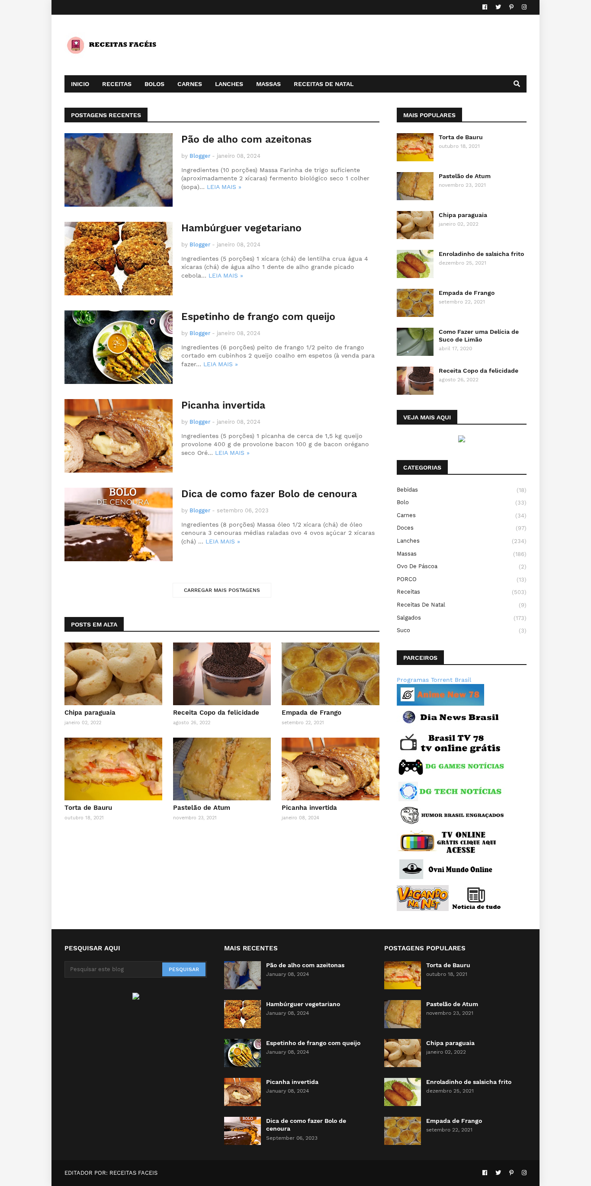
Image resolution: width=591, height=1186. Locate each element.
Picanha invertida (223, 405)
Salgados (462, 617)
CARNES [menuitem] (189, 83)
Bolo (462, 502)
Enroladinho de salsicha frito (481, 253)
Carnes (462, 515)
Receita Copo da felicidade (216, 712)
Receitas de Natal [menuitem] (323, 83)
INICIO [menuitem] (80, 83)
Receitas (462, 591)
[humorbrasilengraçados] (451, 823)
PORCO (462, 579)
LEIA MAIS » (224, 186)
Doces (462, 527)
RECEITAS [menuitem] (117, 83)
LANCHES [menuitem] (229, 83)
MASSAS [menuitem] (268, 83)
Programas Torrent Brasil (434, 679)
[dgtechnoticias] (451, 799)
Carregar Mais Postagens (222, 590)
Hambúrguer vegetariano (241, 228)
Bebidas (462, 489)
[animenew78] (440, 703)
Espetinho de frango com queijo (258, 317)
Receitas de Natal (462, 604)
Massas (462, 553)
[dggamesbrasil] (451, 775)
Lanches (462, 540)
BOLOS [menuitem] (154, 83)
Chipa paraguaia (90, 712)
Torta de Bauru (88, 808)
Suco (462, 630)
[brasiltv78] (451, 751)
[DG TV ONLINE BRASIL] (447, 852)
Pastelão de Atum (201, 808)
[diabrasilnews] (451, 727)
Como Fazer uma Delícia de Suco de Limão (479, 335)
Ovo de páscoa (462, 566)
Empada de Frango (311, 712)
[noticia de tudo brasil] (477, 908)
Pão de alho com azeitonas (246, 139)
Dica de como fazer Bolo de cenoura (269, 494)
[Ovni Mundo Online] (447, 880)
